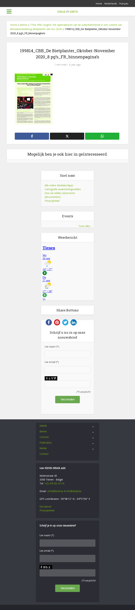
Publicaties (46, 442)
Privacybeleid (52, 200)
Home (99, 3)
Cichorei (44, 437)
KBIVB (43, 425)
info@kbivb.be (55, 491)
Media (43, 448)
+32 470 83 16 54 (54, 483)
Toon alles (84, 226)
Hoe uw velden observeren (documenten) (60, 195)
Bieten (23, 24)
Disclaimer (46, 506)
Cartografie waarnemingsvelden (63, 189)
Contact (44, 453)
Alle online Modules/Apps (59, 185)
